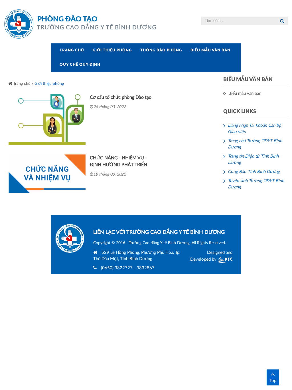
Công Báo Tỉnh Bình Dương (254, 172)
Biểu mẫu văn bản (210, 50)
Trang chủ (72, 50)
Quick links (239, 111)
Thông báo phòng (161, 50)
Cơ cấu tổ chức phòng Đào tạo (120, 97)
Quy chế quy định (80, 65)
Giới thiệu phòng (112, 50)
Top (272, 381)
